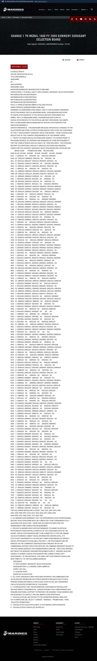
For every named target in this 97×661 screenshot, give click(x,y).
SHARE (67, 60)
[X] (76, 19)
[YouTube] (81, 19)
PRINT (81, 60)
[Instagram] (85, 19)
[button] (41, 1)
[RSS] (94, 19)
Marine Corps (15, 633)
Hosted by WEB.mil (48, 656)
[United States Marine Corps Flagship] (13, 9)
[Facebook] (72, 19)
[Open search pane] (92, 9)
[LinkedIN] (90, 19)
